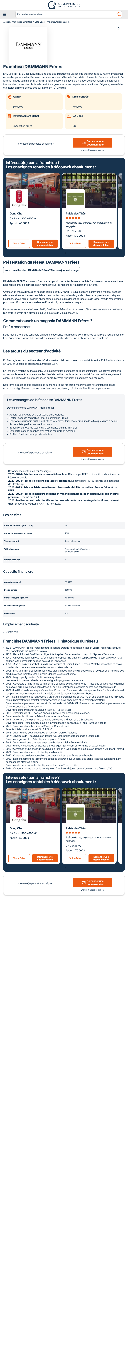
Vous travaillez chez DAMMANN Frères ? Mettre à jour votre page (42, 270)
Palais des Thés (76, 213)
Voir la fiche (19, 243)
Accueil (6, 22)
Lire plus (61, 87)
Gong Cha (16, 213)
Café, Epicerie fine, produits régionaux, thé (53, 22)
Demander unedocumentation (45, 243)
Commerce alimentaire (22, 22)
